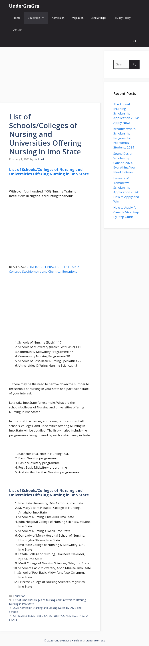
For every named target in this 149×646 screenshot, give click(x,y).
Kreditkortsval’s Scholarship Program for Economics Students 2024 (124, 138)
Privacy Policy (122, 17)
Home (17, 17)
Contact (17, 29)
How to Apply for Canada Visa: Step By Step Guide (126, 212)
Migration (78, 17)
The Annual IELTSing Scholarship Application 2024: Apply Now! (126, 113)
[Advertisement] (50, 76)
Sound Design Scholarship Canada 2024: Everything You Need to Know (124, 162)
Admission (58, 17)
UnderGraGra (24, 6)
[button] (135, 41)
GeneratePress (95, 640)
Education (34, 17)
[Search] (134, 64)
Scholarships (98, 17)
